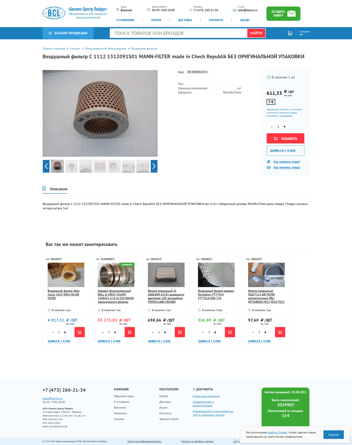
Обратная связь (124, 396)
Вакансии (120, 407)
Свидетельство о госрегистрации (203, 403)
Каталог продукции (71, 33)
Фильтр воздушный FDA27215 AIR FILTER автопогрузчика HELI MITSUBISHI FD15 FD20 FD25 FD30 (266, 296)
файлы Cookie (277, 432)
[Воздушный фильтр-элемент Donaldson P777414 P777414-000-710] (216, 275)
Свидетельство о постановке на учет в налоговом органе (213, 413)
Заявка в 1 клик (283, 151)
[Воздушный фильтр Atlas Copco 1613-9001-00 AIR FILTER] (66, 275)
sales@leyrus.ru (248, 10)
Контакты (216, 20)
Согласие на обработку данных (197, 441)
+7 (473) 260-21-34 (205, 10)
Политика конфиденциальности (144, 441)
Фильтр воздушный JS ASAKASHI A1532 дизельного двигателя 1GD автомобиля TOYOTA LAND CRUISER (166, 296)
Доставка (185, 20)
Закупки (119, 419)
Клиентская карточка (206, 396)
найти (256, 33)
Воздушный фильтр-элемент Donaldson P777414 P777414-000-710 (216, 294)
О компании (125, 20)
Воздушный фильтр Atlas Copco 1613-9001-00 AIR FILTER (64, 294)
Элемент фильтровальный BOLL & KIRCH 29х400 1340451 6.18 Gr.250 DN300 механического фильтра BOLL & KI (116, 296)
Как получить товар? (287, 167)
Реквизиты (120, 413)
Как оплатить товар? (287, 162)
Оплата (156, 20)
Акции (244, 20)
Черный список (168, 419)
